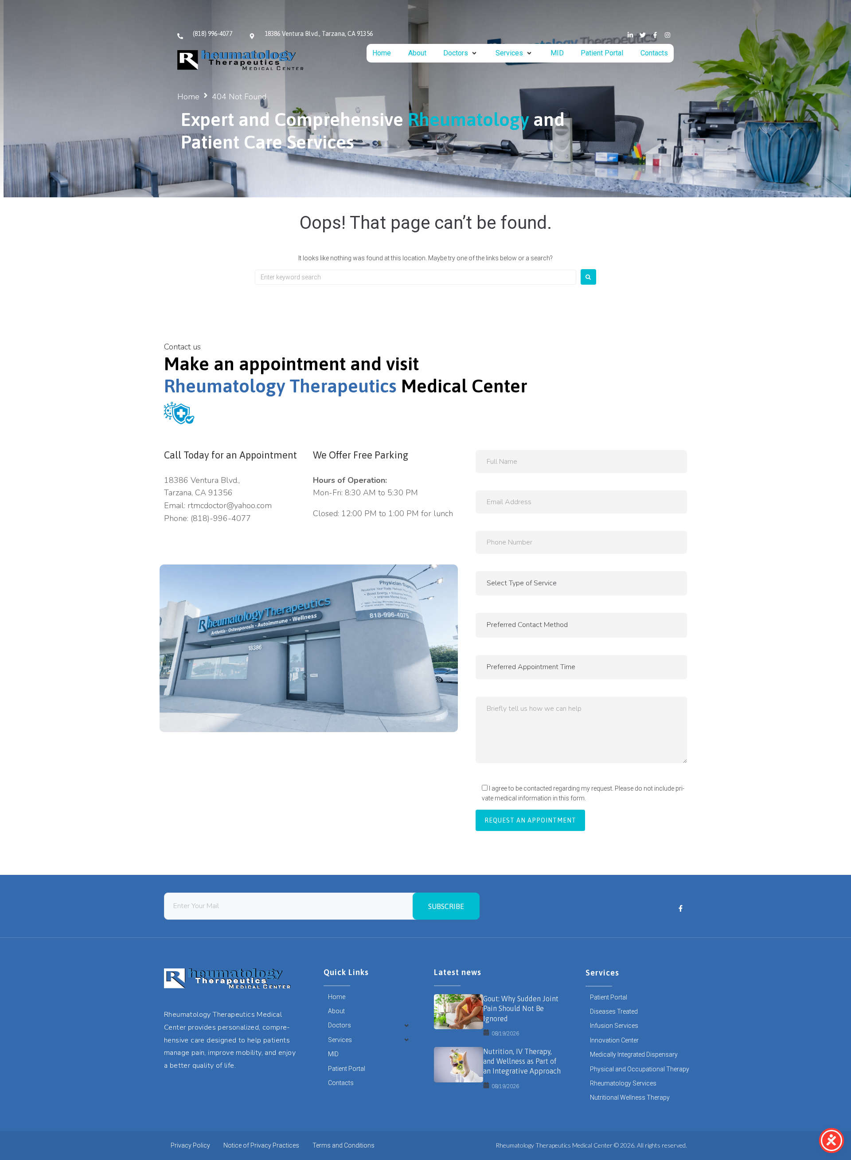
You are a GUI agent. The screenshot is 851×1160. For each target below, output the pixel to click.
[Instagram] (667, 35)
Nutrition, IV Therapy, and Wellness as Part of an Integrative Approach (522, 1061)
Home (188, 96)
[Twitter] (642, 35)
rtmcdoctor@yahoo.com (229, 505)
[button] (461, 53)
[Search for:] (415, 277)
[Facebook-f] (655, 35)
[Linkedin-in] (630, 35)
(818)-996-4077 (221, 518)
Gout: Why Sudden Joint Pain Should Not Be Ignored (520, 1009)
